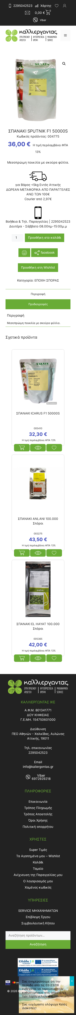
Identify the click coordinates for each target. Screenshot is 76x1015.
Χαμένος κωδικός (38, 887)
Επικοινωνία (38, 801)
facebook (47, 252)
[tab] (38, 294)
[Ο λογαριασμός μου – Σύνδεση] (64, 6)
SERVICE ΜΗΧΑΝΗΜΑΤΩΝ (38, 911)
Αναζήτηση (38, 944)
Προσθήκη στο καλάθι (44, 237)
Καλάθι (38, 862)
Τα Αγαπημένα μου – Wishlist (38, 856)
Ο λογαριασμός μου (38, 881)
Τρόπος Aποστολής (38, 814)
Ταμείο (38, 868)
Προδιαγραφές (38, 304)
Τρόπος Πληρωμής (38, 808)
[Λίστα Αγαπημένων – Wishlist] (56, 6)
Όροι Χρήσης (38, 820)
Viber (43, 20)
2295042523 (22, 6)
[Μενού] (65, 35)
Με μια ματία (38, 447)
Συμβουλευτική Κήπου (38, 923)
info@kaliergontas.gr (38, 767)
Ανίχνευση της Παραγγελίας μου (38, 875)
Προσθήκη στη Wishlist (38, 267)
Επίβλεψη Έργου (38, 917)
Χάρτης (45, 6)
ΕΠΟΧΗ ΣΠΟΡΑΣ (46, 280)
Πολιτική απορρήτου (38, 827)
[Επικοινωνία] (28, 13)
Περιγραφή (38, 294)
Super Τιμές (38, 850)
